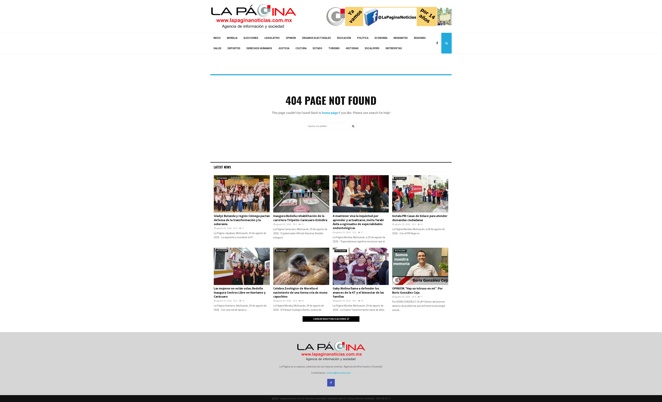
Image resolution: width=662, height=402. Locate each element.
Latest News (222, 167)
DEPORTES (234, 48)
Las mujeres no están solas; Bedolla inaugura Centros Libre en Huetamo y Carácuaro (239, 292)
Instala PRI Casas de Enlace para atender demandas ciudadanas (419, 218)
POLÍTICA (362, 38)
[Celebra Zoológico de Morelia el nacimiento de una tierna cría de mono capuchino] (301, 266)
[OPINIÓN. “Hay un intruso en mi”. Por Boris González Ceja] (420, 266)
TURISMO (334, 48)
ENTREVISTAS (394, 48)
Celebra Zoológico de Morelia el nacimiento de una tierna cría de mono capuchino (300, 292)
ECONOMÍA (381, 38)
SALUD (217, 48)
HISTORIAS (352, 48)
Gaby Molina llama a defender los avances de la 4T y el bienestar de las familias (358, 292)
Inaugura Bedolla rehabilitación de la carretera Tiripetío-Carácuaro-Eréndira (300, 218)
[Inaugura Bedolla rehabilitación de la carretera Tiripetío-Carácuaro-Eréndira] (301, 194)
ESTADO (317, 48)
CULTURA (301, 48)
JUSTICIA (283, 48)
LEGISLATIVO (272, 38)
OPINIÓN (291, 38)
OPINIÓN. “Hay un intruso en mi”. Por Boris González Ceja (417, 290)
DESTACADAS (221, 178)
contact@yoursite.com (338, 372)
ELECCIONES (251, 38)
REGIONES (420, 38)
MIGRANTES (401, 38)
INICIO (217, 38)
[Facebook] (438, 43)
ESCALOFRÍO (372, 48)
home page (330, 113)
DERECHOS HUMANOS (259, 48)
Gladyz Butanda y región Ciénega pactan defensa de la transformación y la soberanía (242, 220)
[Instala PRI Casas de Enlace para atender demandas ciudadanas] (420, 194)
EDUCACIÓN (344, 38)
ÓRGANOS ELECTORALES (316, 38)
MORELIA (232, 38)
